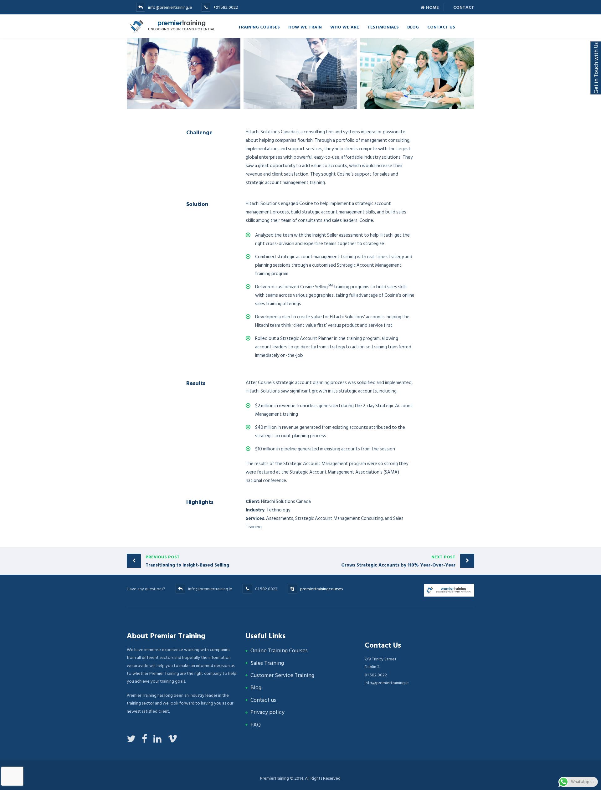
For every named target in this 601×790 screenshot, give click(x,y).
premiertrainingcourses (321, 588)
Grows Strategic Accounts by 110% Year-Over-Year (398, 561)
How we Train (305, 26)
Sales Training (267, 663)
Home (432, 7)
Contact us (263, 700)
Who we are (344, 26)
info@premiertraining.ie (170, 7)
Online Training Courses (279, 650)
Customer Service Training (282, 675)
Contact (463, 7)
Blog (413, 26)
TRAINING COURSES (259, 26)
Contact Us (441, 26)
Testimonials (383, 26)
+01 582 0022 (225, 7)
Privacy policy (267, 712)
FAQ (255, 724)
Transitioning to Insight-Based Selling (187, 561)
